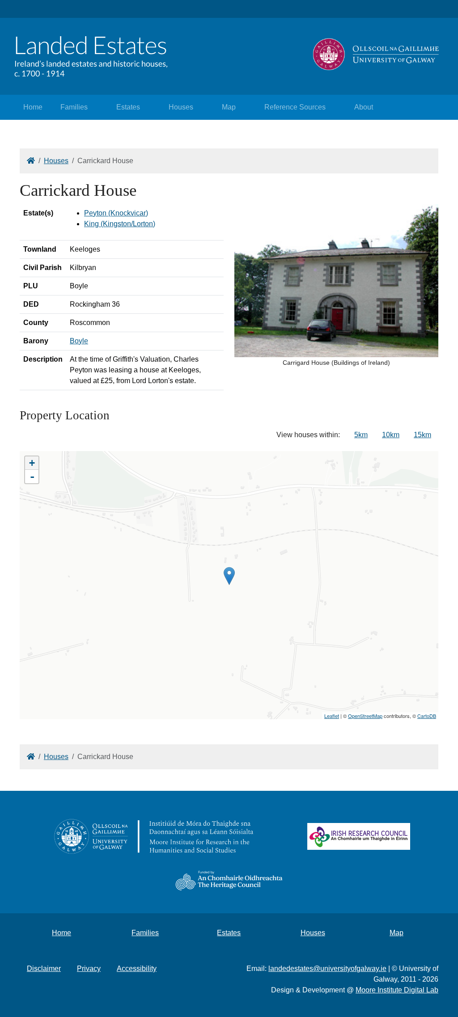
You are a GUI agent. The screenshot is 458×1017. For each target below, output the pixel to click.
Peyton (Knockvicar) (116, 213)
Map (229, 107)
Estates (128, 107)
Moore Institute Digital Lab (397, 990)
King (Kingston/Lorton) (119, 224)
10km (390, 435)
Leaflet (331, 715)
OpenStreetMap (365, 715)
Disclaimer (44, 968)
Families (74, 107)
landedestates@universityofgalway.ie (327, 968)
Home (32, 107)
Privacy (89, 968)
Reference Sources (295, 107)
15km (422, 435)
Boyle (79, 341)
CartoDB (426, 715)
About (363, 107)
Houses (181, 107)
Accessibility (137, 968)
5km (361, 435)
